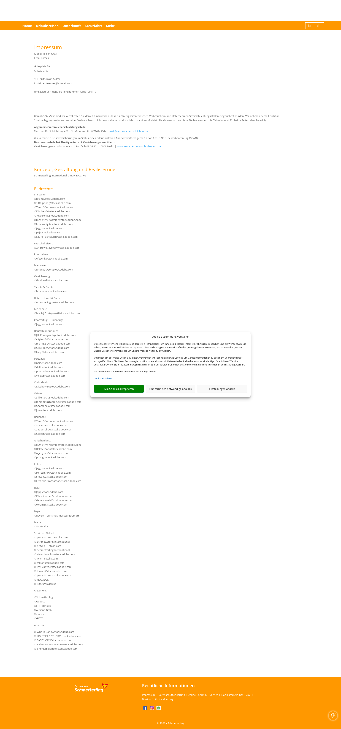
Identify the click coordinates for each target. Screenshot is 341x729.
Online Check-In (197, 695)
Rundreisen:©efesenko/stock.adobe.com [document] (51, 256)
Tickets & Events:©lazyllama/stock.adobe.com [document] (51, 289)
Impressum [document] (48, 48)
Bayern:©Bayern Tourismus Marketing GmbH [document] (56, 513)
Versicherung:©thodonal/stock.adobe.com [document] (51, 278)
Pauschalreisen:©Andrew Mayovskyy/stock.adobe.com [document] (57, 245)
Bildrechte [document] (43, 189)
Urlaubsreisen (47, 26)
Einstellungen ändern (222, 389)
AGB (248, 695)
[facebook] (145, 709)
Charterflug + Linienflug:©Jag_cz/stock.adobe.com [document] (49, 322)
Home (27, 26)
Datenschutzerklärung (171, 695)
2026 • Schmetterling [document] (171, 723)
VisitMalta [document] (42, 526)
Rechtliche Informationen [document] (168, 685)
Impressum (149, 695)
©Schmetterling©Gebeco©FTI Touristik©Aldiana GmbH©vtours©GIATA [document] (43, 608)
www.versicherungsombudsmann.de (139, 146)
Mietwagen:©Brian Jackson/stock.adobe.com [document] (53, 267)
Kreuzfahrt (93, 26)
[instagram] (152, 709)
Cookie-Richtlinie (103, 378)
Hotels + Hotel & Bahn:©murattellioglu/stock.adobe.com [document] (54, 300)
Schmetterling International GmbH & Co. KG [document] (60, 175)
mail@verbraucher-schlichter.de (128, 131)
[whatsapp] (159, 709)
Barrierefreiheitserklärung (157, 699)
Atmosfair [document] (40, 625)
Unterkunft (72, 26)
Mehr (110, 26)
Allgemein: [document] (40, 590)
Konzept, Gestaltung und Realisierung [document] (74, 170)
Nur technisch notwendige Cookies (170, 389)
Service (214, 695)
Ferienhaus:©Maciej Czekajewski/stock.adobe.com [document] (57, 311)
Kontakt (314, 25)
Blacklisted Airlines (232, 695)
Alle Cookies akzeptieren (119, 389)
